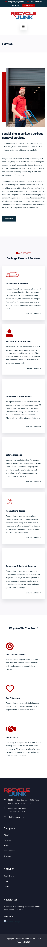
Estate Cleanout (14, 454)
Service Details (32, 314)
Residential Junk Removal (18, 341)
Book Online (9, 876)
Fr (13, 6)
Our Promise (12, 737)
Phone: (11, 808)
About (6, 835)
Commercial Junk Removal (18, 396)
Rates (6, 845)
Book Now (28, 5)
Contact (7, 886)
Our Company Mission (16, 654)
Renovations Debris (15, 510)
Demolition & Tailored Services (21, 566)
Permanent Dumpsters (17, 283)
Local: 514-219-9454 (16, 812)
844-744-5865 (20, 808)
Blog (6, 881)
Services (7, 840)
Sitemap (7, 856)
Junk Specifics (9, 851)
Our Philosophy (13, 698)
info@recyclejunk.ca (15, 2)
